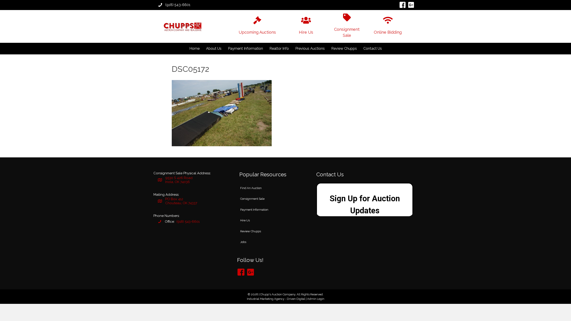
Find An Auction (251, 188)
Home (194, 48)
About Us (213, 48)
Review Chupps (344, 48)
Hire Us (245, 220)
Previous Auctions (310, 48)
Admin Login (315, 298)
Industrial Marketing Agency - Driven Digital (276, 298)
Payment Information (245, 48)
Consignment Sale (252, 198)
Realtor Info (279, 48)
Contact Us (372, 48)
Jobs (243, 242)
